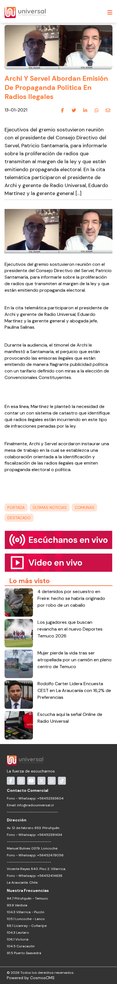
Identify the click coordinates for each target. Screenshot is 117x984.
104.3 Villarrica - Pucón (25, 912)
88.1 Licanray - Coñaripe (27, 925)
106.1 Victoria (17, 939)
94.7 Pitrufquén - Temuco (27, 898)
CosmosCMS (42, 977)
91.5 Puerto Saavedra (24, 953)
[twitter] (73, 110)
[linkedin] (85, 110)
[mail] (107, 110)
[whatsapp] (96, 110)
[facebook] (62, 110)
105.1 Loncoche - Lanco (26, 919)
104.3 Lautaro (18, 932)
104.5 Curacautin (21, 946)
